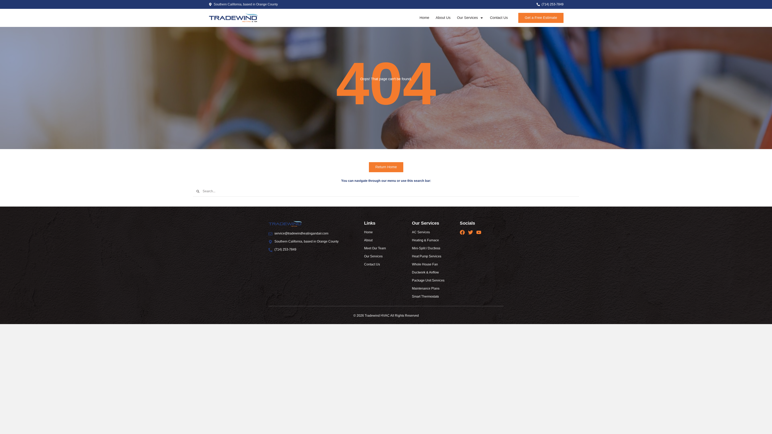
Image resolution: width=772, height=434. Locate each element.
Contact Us (499, 18)
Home (424, 18)
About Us (443, 18)
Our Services (467, 18)
